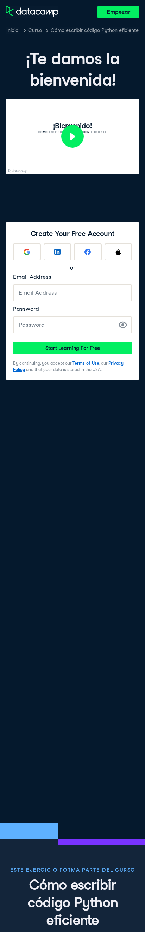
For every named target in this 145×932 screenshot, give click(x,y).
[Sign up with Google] (27, 251)
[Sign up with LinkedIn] (57, 251)
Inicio (12, 30)
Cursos (35, 30)
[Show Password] (122, 324)
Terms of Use (85, 363)
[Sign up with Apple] (118, 251)
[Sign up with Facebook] (88, 251)
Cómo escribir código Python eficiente (95, 30)
